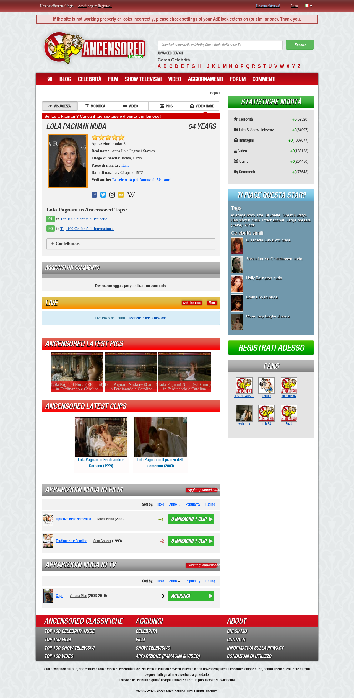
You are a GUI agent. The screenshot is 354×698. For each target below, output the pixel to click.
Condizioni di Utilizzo (249, 656)
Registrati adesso (271, 348)
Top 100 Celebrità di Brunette (83, 219)
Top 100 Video (58, 656)
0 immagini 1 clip (188, 519)
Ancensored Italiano (171, 691)
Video (174, 79)
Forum (238, 79)
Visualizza (62, 106)
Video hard (205, 106)
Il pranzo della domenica (73, 519)
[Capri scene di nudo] (49, 596)
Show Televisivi (143, 79)
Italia (125, 165)
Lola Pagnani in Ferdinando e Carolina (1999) (101, 462)
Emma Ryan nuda (262, 297)
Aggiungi (180, 596)
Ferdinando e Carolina (71, 541)
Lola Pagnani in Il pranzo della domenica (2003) (160, 462)
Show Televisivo (153, 648)
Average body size (247, 215)
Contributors (68, 243)
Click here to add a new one (146, 318)
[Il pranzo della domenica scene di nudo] (49, 519)
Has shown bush (245, 220)
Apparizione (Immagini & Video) (168, 656)
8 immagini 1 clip (188, 541)
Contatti (236, 640)
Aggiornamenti (205, 79)
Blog (65, 79)
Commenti (264, 79)
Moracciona (105, 519)
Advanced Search (170, 53)
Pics (169, 106)
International (273, 220)
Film (113, 79)
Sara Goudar (102, 541)
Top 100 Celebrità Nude (69, 631)
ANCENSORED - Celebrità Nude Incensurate (94, 48)
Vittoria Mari (78, 595)
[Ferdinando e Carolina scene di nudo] (49, 541)
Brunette (273, 215)
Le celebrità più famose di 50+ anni (141, 180)
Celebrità (89, 79)
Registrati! (104, 6)
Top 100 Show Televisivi (69, 648)
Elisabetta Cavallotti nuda (268, 240)
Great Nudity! (294, 215)
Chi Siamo (237, 631)
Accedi (82, 6)
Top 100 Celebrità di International (87, 229)
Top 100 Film (57, 640)
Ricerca (300, 44)
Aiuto (294, 6)
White (250, 225)
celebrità (142, 680)
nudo (188, 680)
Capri (59, 595)
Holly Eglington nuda (264, 278)
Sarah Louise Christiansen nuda (274, 259)
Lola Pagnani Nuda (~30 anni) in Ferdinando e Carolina (77, 386)
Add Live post (192, 303)
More (212, 303)
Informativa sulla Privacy (255, 648)
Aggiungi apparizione (204, 490)
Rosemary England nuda (268, 316)
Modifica (98, 106)
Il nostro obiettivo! (268, 6)
